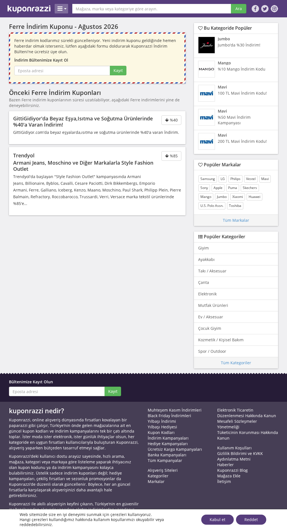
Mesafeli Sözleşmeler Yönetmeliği (237, 424)
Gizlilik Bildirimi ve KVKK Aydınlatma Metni (240, 456)
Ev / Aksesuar (210, 316)
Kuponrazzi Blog (232, 470)
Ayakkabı (206, 259)
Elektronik (207, 293)
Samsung (207, 178)
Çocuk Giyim (209, 328)
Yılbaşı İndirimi (162, 421)
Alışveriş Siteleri (163, 470)
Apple (218, 187)
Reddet (251, 519)
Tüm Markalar (236, 220)
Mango (205, 196)
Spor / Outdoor (212, 351)
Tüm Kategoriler (236, 362)
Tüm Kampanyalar (165, 460)
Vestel (251, 178)
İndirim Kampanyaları (168, 438)
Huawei (254, 196)
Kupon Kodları (161, 432)
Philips (235, 178)
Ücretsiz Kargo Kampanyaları (175, 449)
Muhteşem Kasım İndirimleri (175, 410)
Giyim (203, 248)
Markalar (156, 481)
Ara (238, 8)
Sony (204, 187)
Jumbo (222, 196)
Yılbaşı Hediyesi (162, 426)
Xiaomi (237, 196)
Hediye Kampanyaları (168, 443)
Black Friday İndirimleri (169, 415)
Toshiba (235, 205)
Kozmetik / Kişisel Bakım (221, 339)
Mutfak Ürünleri (213, 305)
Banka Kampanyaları (167, 454)
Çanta (203, 282)
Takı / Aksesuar (212, 271)
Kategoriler (158, 475)
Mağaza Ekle (228, 475)
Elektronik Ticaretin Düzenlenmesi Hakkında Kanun (246, 412)
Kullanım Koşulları (234, 447)
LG (223, 178)
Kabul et (217, 519)
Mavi (265, 178)
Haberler (225, 464)
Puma (232, 187)
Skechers (250, 187)
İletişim (224, 481)
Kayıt (118, 70)
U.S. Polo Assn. (211, 205)
